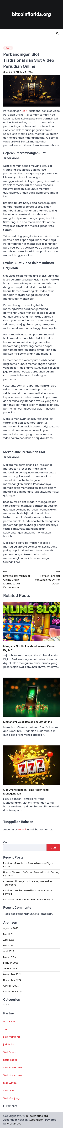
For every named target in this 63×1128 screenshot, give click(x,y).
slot (5, 1029)
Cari (5, 842)
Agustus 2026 (10, 928)
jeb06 (9, 72)
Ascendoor (36, 1120)
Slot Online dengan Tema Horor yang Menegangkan (26, 791)
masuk (22, 829)
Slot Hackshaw (12, 1067)
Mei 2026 (8, 934)
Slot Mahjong (11, 1098)
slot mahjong (11, 1037)
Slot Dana (9, 1052)
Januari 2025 (10, 968)
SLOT (8, 47)
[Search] (57, 33)
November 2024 (12, 980)
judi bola (8, 1044)
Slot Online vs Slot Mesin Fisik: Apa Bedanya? (28, 899)
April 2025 (8, 951)
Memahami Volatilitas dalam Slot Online (27, 721)
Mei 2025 (8, 945)
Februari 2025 (10, 962)
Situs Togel (10, 1060)
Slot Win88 (10, 1083)
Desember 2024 (12, 974)
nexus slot (9, 1021)
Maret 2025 (9, 957)
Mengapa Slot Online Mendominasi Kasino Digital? (29, 648)
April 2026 (8, 939)
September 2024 (12, 991)
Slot (24, 111)
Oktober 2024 (11, 985)
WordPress (14, 1123)
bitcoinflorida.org (31, 14)
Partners (11, 1106)
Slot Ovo (8, 1090)
